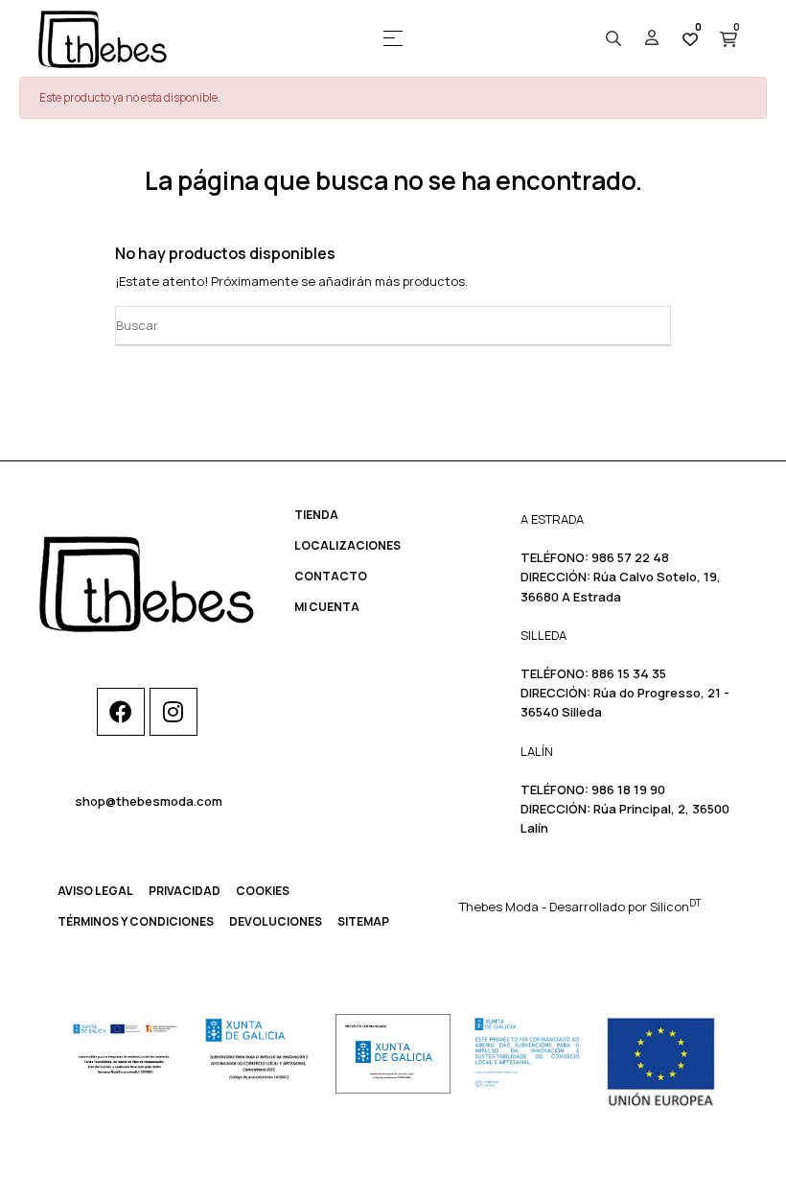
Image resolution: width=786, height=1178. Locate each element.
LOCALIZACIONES (347, 545)
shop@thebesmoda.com (148, 801)
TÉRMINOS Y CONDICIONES (136, 921)
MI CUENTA (326, 607)
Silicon (675, 906)
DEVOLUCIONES (275, 921)
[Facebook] (121, 712)
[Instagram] (173, 712)
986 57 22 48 (630, 557)
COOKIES (262, 891)
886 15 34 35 (628, 673)
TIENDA (316, 515)
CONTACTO (330, 576)
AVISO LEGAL (95, 891)
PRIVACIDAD (184, 891)
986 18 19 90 (628, 789)
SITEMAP (363, 921)
